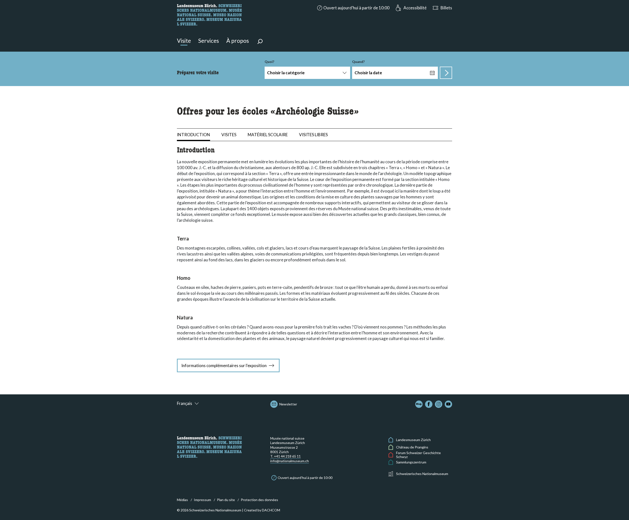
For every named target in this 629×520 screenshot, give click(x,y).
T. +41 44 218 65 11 (285, 456)
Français (184, 403)
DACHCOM (271, 510)
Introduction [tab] (193, 134)
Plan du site (226, 500)
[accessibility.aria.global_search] (260, 42)
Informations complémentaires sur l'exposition (224, 365)
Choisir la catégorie (286, 72)
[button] (352, 8)
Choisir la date (368, 72)
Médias (182, 500)
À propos (237, 40)
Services (208, 40)
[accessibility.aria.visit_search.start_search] (446, 73)
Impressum (202, 500)
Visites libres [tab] (313, 134)
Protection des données (259, 500)
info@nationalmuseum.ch (289, 461)
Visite (184, 40)
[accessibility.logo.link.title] (209, 14)
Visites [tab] (228, 134)
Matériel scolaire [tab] (268, 134)
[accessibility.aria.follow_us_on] (419, 404)
